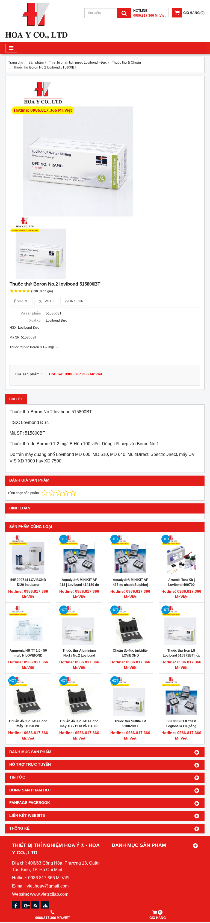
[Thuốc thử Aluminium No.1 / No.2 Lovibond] (79, 625)
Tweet (48, 301)
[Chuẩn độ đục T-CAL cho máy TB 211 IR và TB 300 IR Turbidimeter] (79, 696)
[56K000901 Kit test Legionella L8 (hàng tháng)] (181, 696)
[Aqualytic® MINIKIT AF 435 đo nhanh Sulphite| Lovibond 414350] (130, 555)
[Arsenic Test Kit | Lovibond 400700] (181, 555)
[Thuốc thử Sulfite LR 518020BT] (130, 696)
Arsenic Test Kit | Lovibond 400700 (181, 582)
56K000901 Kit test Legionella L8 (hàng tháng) (181, 726)
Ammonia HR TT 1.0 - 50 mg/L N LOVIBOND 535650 (28, 655)
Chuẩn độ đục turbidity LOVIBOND (130, 653)
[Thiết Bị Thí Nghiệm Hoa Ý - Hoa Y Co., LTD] (36, 38)
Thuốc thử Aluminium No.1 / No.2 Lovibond (79, 653)
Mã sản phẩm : (31, 313)
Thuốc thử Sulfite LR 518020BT (130, 723)
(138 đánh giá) (42, 291)
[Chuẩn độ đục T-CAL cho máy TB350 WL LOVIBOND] (28, 696)
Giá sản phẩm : (28, 374)
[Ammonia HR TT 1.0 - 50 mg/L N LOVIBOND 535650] (28, 625)
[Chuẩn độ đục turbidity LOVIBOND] (130, 625)
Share (22, 301)
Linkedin (75, 301)
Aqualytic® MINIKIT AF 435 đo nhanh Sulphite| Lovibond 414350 (130, 585)
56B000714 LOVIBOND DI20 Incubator (28, 582)
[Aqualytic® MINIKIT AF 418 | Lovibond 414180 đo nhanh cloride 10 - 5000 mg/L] (79, 555)
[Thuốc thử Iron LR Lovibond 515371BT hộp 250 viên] (181, 625)
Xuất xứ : (35, 320)
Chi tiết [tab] (16, 399)
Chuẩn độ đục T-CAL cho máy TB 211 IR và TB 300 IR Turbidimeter (79, 726)
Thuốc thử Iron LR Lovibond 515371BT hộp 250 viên (181, 655)
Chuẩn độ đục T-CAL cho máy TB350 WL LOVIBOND (28, 726)
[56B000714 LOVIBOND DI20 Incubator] (28, 555)
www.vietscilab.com (49, 894)
